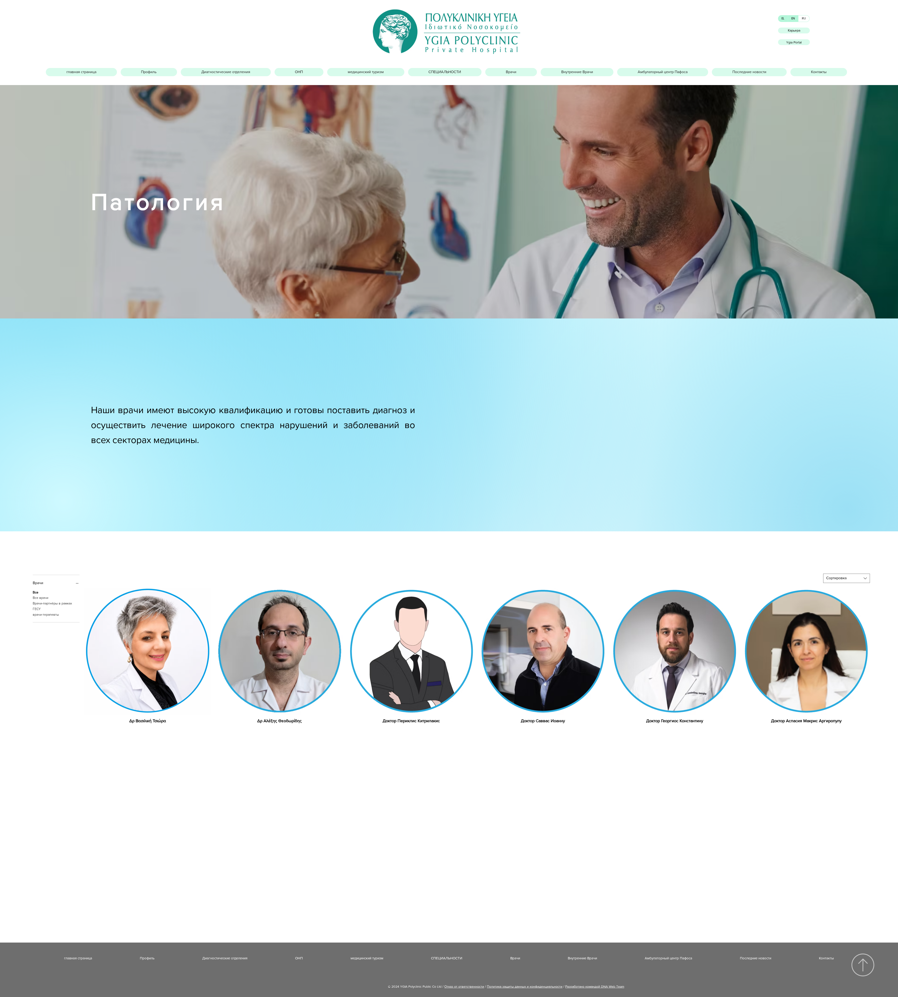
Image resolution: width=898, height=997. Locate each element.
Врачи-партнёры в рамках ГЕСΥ (52, 606)
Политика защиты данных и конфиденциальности (524, 986)
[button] (149, 72)
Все (35, 592)
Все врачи (40, 598)
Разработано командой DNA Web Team (594, 986)
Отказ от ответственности (464, 986)
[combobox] (846, 578)
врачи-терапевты (46, 614)
